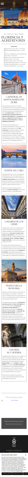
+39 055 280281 (15, 452)
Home (5, 34)
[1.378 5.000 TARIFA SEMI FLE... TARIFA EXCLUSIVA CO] (15, 428)
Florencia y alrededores (19, 34)
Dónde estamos (10, 34)
